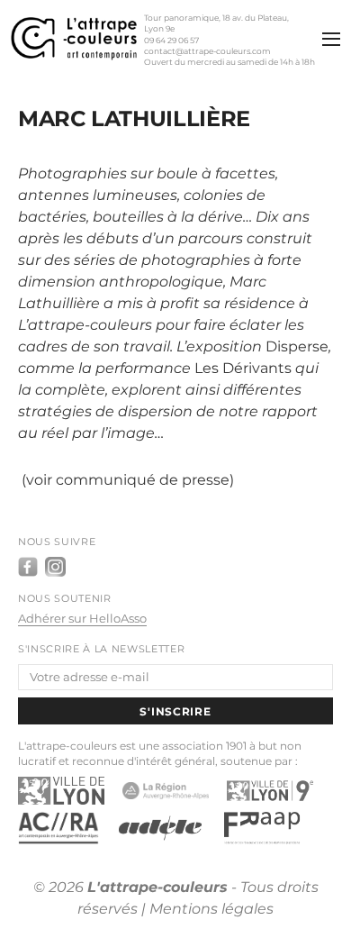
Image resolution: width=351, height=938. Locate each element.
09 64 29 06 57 (171, 40)
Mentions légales (211, 908)
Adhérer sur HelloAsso (82, 618)
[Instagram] (55, 567)
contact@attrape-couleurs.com (207, 51)
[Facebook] (28, 567)
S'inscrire (175, 711)
